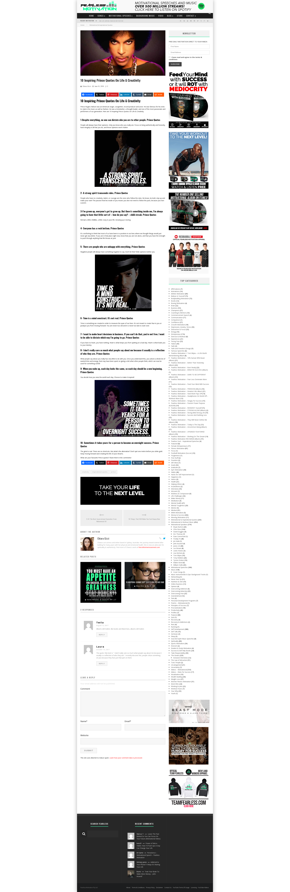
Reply (102, 635)
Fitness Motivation (178, 448)
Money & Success (177, 515)
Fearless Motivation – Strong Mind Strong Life (188, 413)
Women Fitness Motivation (181, 681)
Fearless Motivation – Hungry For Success (186, 401)
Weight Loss (175, 679)
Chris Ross (177, 529)
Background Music (145, 15)
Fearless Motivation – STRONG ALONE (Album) (188, 410)
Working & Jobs (176, 686)
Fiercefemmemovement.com (149, 547)
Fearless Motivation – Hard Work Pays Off (186, 394)
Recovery (174, 620)
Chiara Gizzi (87, 86)
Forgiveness (175, 455)
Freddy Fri (177, 539)
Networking (175, 577)
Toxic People (176, 662)
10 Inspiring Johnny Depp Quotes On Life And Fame (145, 582)
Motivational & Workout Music (182, 522)
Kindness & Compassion (180, 494)
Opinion (174, 586)
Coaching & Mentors (178, 313)
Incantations (175, 486)
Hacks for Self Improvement (181, 474)
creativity (85, 472)
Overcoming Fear (177, 593)
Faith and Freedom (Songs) (181, 348)
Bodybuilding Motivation (180, 298)
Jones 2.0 (176, 546)
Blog (169, 15)
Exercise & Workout (178, 336)
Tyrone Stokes (178, 560)
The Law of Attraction (179, 660)
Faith (173, 346)
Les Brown (177, 548)
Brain (173, 306)
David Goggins (178, 532)
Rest (172, 624)
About (128, 887)
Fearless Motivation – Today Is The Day (185, 425)
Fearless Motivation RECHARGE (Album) (185, 439)
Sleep (173, 636)
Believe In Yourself (178, 296)
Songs (101, 15)
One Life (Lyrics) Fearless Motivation (111, 21)
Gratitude (174, 467)
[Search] (210, 13)
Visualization (175, 674)
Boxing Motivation (178, 303)
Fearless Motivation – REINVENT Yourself (186, 408)
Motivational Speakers (179, 524)
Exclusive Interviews (180, 658)
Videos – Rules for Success (181, 672)
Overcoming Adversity (179, 591)
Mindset (174, 510)
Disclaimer (159, 887)
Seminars (174, 634)
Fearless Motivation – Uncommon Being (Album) (189, 427)
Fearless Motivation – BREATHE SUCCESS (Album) (189, 370)
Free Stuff (174, 458)
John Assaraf (178, 543)
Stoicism (174, 646)
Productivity (175, 610)
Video (160, 15)
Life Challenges (176, 496)
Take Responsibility (178, 653)
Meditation (175, 501)
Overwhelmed (176, 596)
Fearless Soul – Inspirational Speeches (185, 441)
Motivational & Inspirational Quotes (184, 520)
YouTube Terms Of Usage (181, 887)
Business (174, 308)
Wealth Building (176, 677)
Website (84, 735)
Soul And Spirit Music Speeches (182, 639)
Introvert (174, 491)
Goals (173, 465)
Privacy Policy (150, 887)
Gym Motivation (177, 470)
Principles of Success (178, 605)
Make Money (176, 498)
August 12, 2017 (102, 625)
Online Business (177, 584)
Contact (190, 15)
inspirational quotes (100, 472)
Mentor (173, 508)
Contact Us (167, 887)
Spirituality (175, 641)
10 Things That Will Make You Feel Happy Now (144, 519)
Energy (173, 332)
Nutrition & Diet (177, 582)
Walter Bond (177, 563)
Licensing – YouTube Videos (200, 887)
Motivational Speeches (120, 15)
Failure (173, 344)
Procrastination (176, 608)
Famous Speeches (178, 351)
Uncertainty (175, 667)
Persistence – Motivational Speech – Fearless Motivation (148, 855)
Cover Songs (178, 572)
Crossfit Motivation (178, 325)
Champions (175, 310)
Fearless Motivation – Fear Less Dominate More (189, 379)
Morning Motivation (178, 517)
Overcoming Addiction (179, 589)
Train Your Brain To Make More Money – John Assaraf (148, 873)
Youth (173, 693)
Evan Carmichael (179, 536)
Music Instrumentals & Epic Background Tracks (188, 574)
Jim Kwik (176, 541)
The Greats (175, 655)
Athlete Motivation (178, 294)
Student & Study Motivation (181, 648)
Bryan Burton (178, 527)
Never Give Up (176, 579)
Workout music (176, 689)
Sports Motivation (177, 643)
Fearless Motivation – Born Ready (183, 367)
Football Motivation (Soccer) (181, 453)
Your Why (174, 691)
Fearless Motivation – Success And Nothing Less (189, 415)
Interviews (175, 489)
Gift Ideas (174, 463)
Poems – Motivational (179, 603)
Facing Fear (175, 341)
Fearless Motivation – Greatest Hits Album (186, 391)
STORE (180, 15)
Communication (177, 317)
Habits (173, 472)
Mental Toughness (178, 505)
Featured (174, 444)
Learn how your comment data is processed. (126, 758)
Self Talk (174, 632)
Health (173, 482)
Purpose (174, 615)
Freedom (174, 460)
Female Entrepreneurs (179, 446)
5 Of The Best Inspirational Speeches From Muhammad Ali (101, 520)
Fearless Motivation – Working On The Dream (188, 436)
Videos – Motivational (179, 670)
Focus (173, 451)
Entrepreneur (176, 334)
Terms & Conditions (138, 887)
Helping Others (176, 484)
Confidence (175, 322)
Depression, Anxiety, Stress (181, 327)
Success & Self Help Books (181, 651)
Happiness (175, 477)
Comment (85, 688)
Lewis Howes (178, 551)
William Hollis (178, 565)
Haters (173, 479)
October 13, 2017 (103, 650)
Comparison (175, 320)
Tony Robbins (178, 558)
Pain (172, 598)
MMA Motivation (177, 513)
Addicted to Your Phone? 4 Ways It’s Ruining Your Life (148, 864)
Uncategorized (176, 665)
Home (91, 15)
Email (128, 721)
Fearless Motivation (93, 599)
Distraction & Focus (178, 329)
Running (174, 627)
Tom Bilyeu (177, 555)
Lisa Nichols (177, 553)
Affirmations (175, 289)
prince (113, 472)
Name (83, 721)
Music (173, 570)
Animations (175, 291)
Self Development (177, 629)
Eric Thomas (177, 534)
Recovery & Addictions (179, 622)
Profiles (174, 612)
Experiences (175, 339)
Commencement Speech (180, 315)
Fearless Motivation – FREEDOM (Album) (186, 389)
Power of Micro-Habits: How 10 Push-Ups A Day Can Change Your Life (148, 845)
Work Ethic (175, 684)
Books (173, 301)
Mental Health (176, 503)
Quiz (172, 617)
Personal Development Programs (183, 601)
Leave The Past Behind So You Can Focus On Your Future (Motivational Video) (148, 836)
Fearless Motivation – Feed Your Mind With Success (190, 384)
